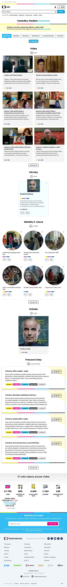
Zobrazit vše (33, 165)
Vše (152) (7, 36)
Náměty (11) (36, 36)
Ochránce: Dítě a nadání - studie (16, 371)
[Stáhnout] (52, 372)
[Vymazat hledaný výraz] (55, 11)
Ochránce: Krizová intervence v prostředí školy (22, 443)
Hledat (61, 11)
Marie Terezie (29, 15)
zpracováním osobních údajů (33, 530)
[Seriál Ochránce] (33, 198)
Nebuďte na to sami (44, 29)
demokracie (22, 15)
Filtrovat (34, 41)
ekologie (35, 15)
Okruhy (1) (25, 36)
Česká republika (13, 15)
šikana (40, 15)
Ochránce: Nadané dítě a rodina (16, 419)
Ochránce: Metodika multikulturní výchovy (20, 395)
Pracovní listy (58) (48, 36)
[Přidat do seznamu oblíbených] (30, 58)
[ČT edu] (6, 8)
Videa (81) (16, 36)
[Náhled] (56, 372)
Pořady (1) (60, 36)
